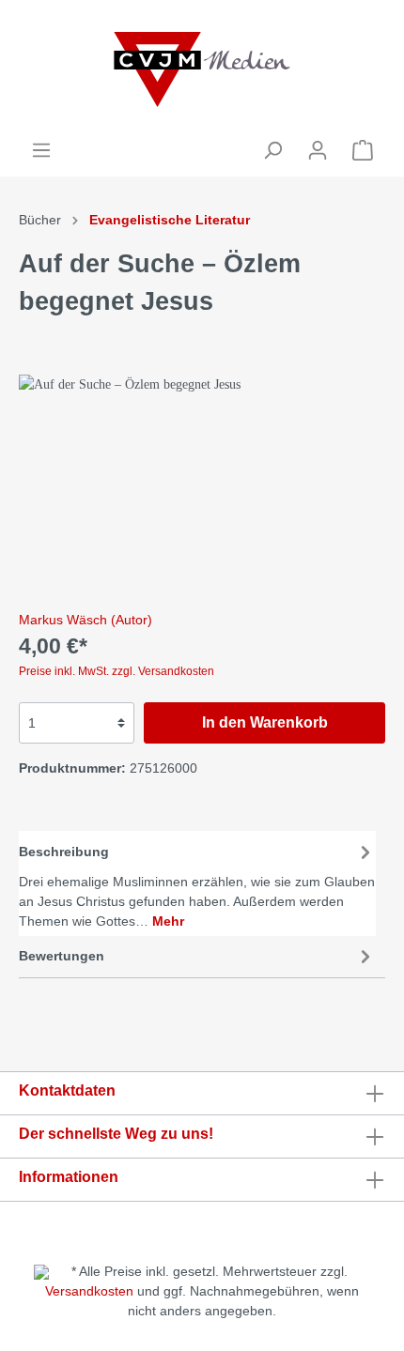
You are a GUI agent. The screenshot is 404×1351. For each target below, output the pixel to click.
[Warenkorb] (362, 150)
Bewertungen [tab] (61, 955)
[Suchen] (272, 150)
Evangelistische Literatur (169, 219)
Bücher (40, 219)
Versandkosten (89, 1290)
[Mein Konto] (317, 150)
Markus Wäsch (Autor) (85, 619)
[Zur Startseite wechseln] (202, 69)
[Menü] (41, 150)
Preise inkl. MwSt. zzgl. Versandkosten (116, 671)
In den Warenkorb (265, 722)
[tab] (197, 883)
